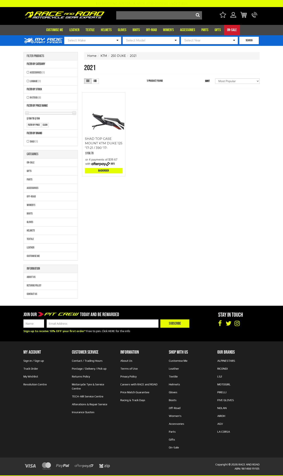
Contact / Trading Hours (87, 360)
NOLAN (222, 408)
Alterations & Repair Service (89, 404)
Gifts (218, 30)
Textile (90, 30)
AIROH (221, 416)
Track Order (30, 368)
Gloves (122, 30)
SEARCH (249, 40)
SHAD (34, 141)
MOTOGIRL (224, 384)
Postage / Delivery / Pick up (89, 368)
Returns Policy (34, 285)
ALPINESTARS (226, 360)
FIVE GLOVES (225, 400)
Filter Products (35, 56)
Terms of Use (129, 368)
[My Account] (233, 17)
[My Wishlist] (222, 15)
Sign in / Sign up (33, 360)
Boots (136, 30)
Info (113, 164)
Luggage (35, 81)
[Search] (198, 15)
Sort (207, 81)
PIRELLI (221, 392)
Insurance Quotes (83, 412)
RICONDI (222, 368)
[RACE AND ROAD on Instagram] (237, 323)
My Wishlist (30, 376)
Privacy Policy (128, 376)
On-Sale (232, 30)
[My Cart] (244, 15)
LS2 (219, 376)
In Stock (35, 97)
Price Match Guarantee (134, 392)
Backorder (103, 170)
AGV (220, 423)
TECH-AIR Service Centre (87, 396)
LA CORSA (223, 431)
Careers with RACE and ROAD (138, 384)
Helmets (106, 30)
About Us (31, 277)
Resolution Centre (35, 384)
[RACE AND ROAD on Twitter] (228, 323)
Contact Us (32, 294)
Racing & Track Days (132, 400)
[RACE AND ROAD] (64, 14)
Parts (204, 30)
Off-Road (151, 30)
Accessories (187, 30)
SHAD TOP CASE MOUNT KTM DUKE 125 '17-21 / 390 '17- (103, 143)
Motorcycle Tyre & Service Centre (88, 386)
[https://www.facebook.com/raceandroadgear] (220, 323)
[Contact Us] (254, 17)
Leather (74, 30)
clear (45, 125)
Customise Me (54, 30)
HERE (111, 331)
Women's (168, 30)
